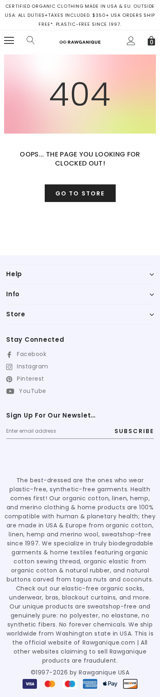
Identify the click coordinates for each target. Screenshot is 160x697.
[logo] (80, 39)
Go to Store (80, 193)
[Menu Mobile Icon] (9, 40)
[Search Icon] (31, 40)
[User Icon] (131, 40)
